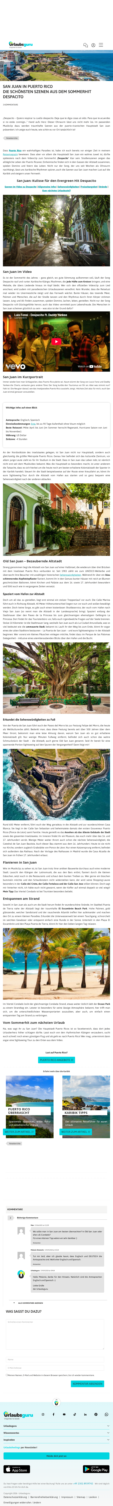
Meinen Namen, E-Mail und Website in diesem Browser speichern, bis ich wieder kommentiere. (51, 1375)
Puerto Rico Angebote (55, 1059)
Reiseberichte (12, 138)
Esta (33, 423)
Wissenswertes (11, 1432)
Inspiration (9, 1439)
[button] (56, 1455)
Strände (103, 186)
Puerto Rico (15, 150)
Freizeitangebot (89, 186)
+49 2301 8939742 (83, 1483)
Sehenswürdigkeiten (68, 186)
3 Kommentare (10, 105)
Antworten (36, 1243)
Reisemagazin (10, 154)
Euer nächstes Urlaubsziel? (56, 190)
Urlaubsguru (10, 1426)
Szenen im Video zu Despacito (20, 186)
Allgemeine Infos (47, 186)
